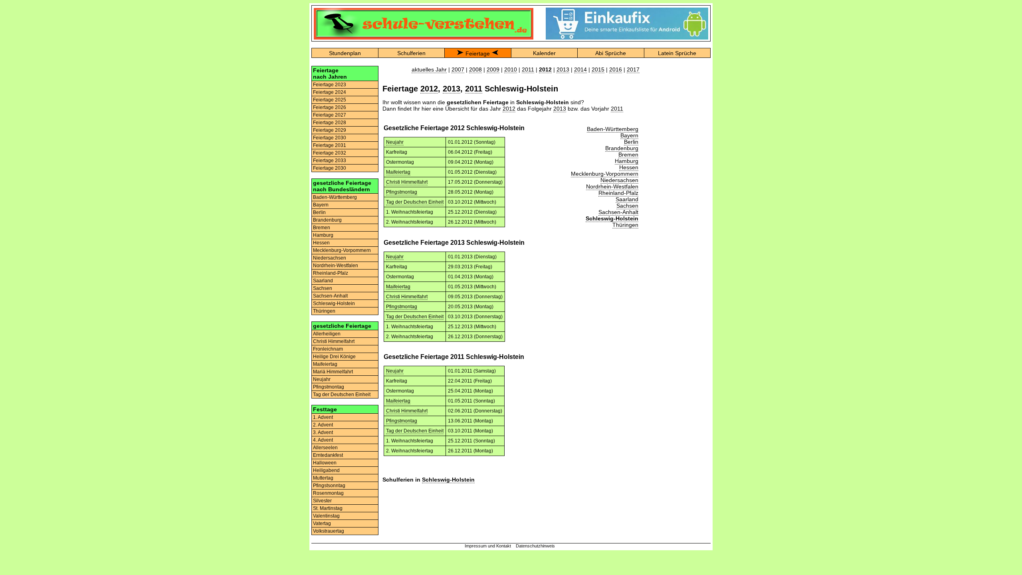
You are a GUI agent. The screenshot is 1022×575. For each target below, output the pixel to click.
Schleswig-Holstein (334, 303)
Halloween (325, 463)
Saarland (323, 281)
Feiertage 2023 (329, 84)
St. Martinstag (328, 508)
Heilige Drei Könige (334, 356)
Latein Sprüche (677, 53)
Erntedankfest (328, 455)
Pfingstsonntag (329, 485)
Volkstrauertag (328, 531)
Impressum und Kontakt (488, 545)
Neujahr (322, 379)
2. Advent (323, 425)
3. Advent (323, 432)
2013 (563, 69)
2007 (458, 69)
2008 (475, 69)
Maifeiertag (325, 364)
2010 (510, 69)
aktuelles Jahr (429, 69)
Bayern (321, 205)
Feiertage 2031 (329, 145)
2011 (528, 69)
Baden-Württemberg (335, 197)
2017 (633, 69)
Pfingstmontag (328, 387)
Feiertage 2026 (329, 107)
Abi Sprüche (610, 53)
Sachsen (322, 288)
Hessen (321, 243)
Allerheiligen (327, 334)
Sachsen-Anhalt (330, 296)
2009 (493, 69)
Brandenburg (327, 220)
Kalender (544, 53)
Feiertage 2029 (329, 130)
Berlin (319, 212)
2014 (580, 69)
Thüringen (324, 311)
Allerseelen (325, 447)
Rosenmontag (328, 493)
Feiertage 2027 (329, 115)
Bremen (321, 227)
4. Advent (323, 440)
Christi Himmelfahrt (334, 341)
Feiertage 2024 (329, 92)
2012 (429, 88)
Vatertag (322, 523)
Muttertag (323, 478)
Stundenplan (345, 53)
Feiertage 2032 (329, 153)
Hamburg (323, 235)
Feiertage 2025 (329, 100)
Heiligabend (326, 470)
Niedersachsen (329, 258)
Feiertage (477, 53)
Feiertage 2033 (329, 160)
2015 (598, 69)
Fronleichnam (328, 349)
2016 (615, 69)
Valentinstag (326, 516)
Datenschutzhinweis (535, 545)
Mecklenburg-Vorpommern (342, 250)
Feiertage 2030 (329, 138)
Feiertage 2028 (329, 122)
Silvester (322, 501)
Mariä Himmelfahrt (333, 372)
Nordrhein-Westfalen (335, 265)
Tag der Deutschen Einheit (341, 394)
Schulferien (411, 53)
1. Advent (323, 417)
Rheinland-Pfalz (330, 273)
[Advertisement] (677, 185)
